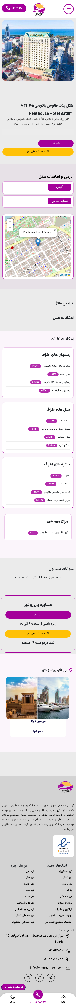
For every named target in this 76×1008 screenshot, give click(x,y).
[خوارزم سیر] (63, 787)
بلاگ (69, 890)
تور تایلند (67, 884)
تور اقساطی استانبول (23, 922)
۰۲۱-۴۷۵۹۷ (56, 950)
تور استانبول (65, 871)
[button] (59, 91)
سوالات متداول (64, 903)
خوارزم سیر (61, 118)
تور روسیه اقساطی (24, 909)
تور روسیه (28, 884)
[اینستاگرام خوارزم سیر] (28, 978)
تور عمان (29, 897)
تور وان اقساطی (25, 903)
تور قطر (30, 878)
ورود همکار (66, 897)
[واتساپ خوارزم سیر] (39, 978)
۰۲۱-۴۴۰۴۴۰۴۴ (53, 959)
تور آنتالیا (67, 878)
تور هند (30, 890)
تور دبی (30, 871)
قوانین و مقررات (63, 909)
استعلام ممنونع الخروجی (58, 922)
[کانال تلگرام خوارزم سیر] (51, 978)
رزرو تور (56, 143)
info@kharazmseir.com (47, 968)
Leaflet (64, 275)
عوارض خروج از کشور (60, 916)
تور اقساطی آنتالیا (25, 916)
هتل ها (46, 118)
